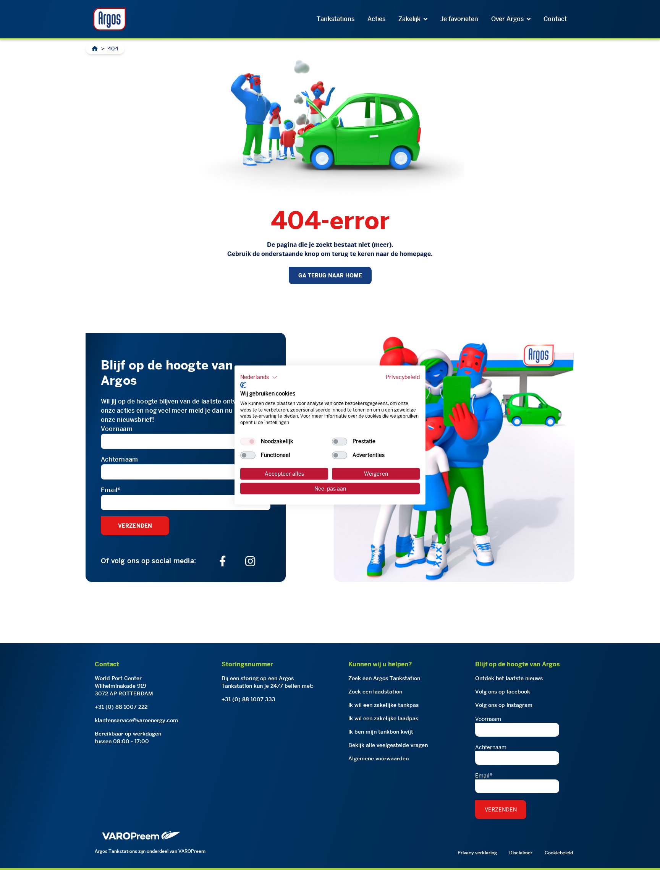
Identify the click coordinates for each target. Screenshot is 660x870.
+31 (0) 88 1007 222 (121, 706)
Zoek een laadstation (375, 691)
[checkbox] (248, 442)
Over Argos (507, 19)
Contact (555, 19)
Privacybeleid (403, 377)
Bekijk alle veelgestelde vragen (388, 745)
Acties (376, 19)
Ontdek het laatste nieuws (509, 678)
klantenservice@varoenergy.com (136, 720)
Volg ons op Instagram (503, 705)
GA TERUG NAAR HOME (330, 275)
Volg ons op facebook (502, 691)
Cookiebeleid (559, 852)
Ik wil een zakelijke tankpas (383, 705)
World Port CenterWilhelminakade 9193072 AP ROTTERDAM (124, 686)
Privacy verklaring (477, 852)
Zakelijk (409, 19)
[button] (258, 377)
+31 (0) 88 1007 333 (248, 699)
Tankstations (335, 19)
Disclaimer (520, 852)
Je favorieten (459, 19)
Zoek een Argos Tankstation (384, 678)
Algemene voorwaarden (378, 758)
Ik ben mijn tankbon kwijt (380, 731)
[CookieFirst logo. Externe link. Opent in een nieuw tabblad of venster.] (243, 385)
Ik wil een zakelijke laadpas (383, 718)
